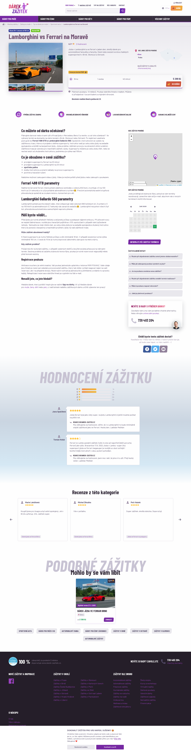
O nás (11, 718)
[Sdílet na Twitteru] (155, 349)
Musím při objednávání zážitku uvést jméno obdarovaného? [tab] (155, 256)
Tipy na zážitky (99, 5)
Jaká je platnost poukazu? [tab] (142, 293)
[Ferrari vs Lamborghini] (36, 63)
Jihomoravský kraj (144, 68)
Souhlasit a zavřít (110, 747)
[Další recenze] (180, 519)
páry (45, 287)
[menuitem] (70, 5)
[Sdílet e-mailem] (163, 349)
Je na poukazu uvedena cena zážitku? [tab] (146, 271)
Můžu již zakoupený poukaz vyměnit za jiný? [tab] (148, 264)
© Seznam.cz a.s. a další (173, 185)
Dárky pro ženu (47, 19)
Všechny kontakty (174, 663)
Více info (117, 739)
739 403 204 (146, 320)
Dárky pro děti (85, 19)
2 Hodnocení (81, 44)
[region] (95, 519)
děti (36, 287)
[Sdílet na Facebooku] (147, 349)
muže (27, 287)
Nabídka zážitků (85, 5)
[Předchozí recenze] (11, 519)
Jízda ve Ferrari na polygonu (137, 537)
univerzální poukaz (151, 313)
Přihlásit (178, 3)
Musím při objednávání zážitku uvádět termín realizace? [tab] (153, 279)
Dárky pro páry (124, 19)
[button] (155, 157)
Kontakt (122, 5)
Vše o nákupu (111, 5)
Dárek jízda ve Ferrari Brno (31, 537)
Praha (140, 57)
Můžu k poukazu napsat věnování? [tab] (145, 286)
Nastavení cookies (80, 747)
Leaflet (160, 185)
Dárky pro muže (9, 19)
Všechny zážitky (162, 19)
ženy (32, 287)
